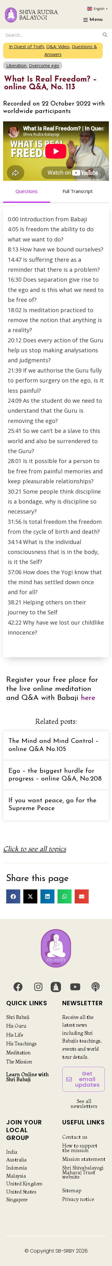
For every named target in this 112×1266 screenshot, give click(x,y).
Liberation (16, 65)
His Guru (16, 1026)
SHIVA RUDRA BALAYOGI (38, 14)
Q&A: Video (57, 46)
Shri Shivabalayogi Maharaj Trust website (83, 1172)
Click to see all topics (34, 848)
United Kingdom (24, 1183)
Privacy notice (78, 1199)
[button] (13, 896)
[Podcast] (95, 987)
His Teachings (21, 1043)
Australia (16, 1159)
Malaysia (16, 1176)
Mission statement (83, 1159)
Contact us (74, 1137)
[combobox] (52, 35)
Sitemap (71, 1190)
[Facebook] (18, 987)
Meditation (18, 1052)
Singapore (17, 1199)
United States (21, 1192)
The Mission (19, 1061)
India (11, 1152)
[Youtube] (75, 987)
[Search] (105, 35)
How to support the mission (79, 1147)
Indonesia (16, 1168)
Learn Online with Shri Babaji (27, 1076)
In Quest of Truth (26, 46)
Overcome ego (44, 65)
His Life (14, 1035)
